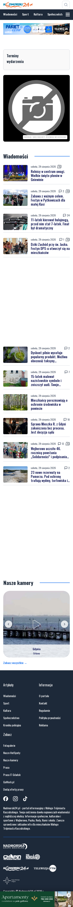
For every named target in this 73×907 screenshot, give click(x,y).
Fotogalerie (9, 745)
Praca (6, 767)
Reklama (43, 725)
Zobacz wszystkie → (15, 663)
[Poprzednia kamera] (8, 624)
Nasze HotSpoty (11, 753)
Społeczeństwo (56, 14)
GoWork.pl (8, 782)
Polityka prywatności (49, 718)
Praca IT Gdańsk (11, 775)
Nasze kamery (10, 760)
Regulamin (44, 710)
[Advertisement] (36, 301)
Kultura (38, 14)
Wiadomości (10, 14)
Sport (25, 14)
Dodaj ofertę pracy (13, 789)
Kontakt (43, 703)
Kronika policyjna (12, 725)
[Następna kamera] (64, 624)
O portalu (44, 696)
